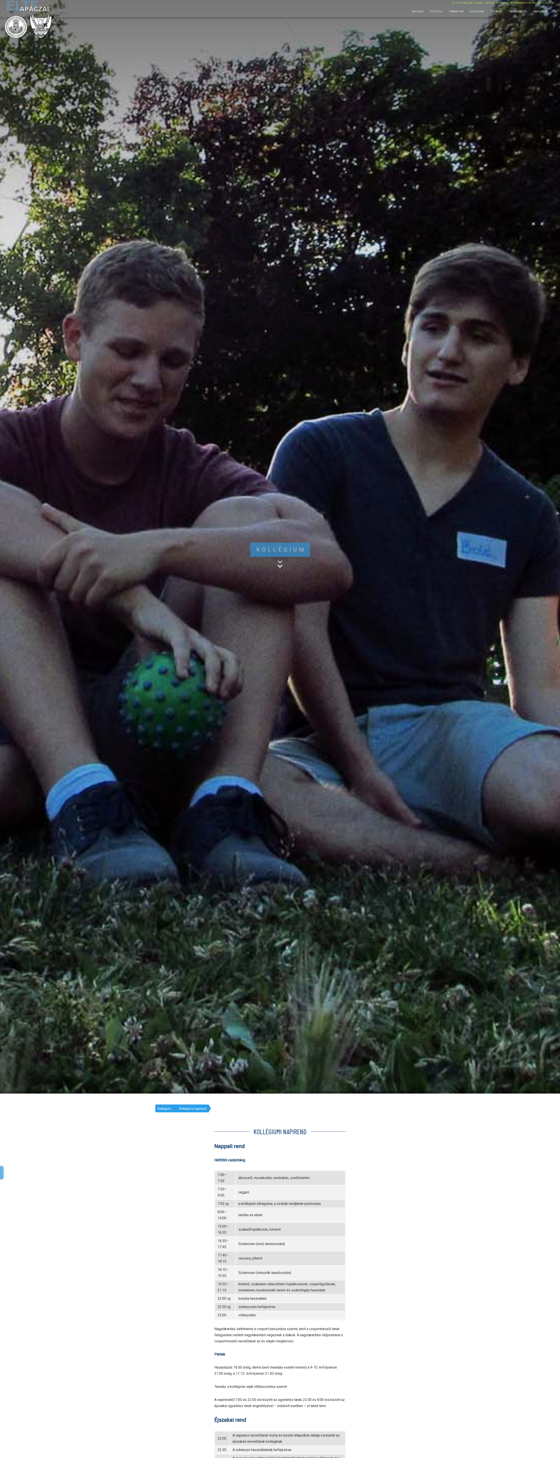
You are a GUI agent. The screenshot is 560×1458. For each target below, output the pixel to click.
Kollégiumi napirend (192, 1108)
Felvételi (436, 11)
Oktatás (496, 11)
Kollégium (477, 11)
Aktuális (418, 11)
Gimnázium (456, 11)
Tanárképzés (518, 11)
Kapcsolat (540, 11)
